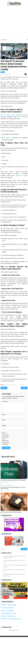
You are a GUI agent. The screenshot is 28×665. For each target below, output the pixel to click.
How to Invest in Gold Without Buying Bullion (11, 512)
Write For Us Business (8, 616)
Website (4, 425)
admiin (9, 74)
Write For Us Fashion (8, 607)
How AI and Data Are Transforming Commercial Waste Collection (15, 565)
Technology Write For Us (9, 613)
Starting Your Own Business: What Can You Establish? (13, 480)
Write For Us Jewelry (8, 610)
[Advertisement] (14, 23)
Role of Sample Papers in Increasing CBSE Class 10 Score (14, 570)
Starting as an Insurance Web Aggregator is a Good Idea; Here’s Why (13, 488)
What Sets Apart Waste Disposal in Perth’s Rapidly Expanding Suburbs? (14, 556)
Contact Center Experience (11, 384)
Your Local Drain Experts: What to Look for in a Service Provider (24, 388)
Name (4, 414)
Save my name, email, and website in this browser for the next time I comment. (5, 438)
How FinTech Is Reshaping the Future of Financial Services (14, 561)
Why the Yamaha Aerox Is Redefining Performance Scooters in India (14, 575)
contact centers (21, 384)
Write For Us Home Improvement (11, 619)
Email (4, 420)
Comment (5, 401)
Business (2, 72)
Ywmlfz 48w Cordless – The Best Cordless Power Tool (4, 388)
